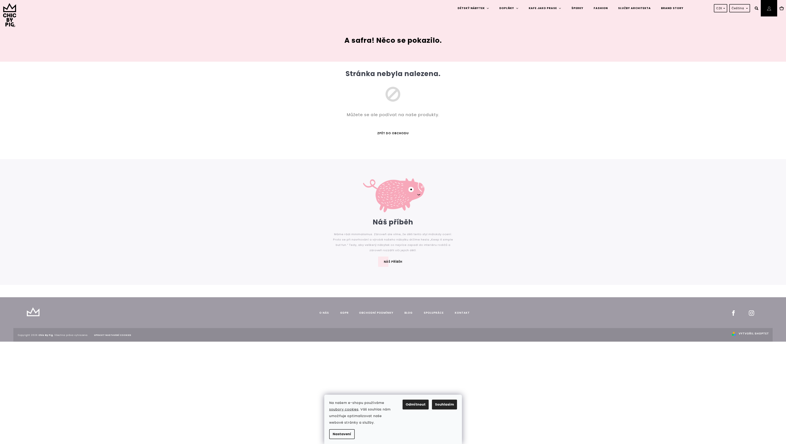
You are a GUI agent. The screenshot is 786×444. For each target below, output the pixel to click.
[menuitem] (473, 8)
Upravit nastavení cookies (112, 335)
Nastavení (342, 434)
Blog (408, 313)
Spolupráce (434, 313)
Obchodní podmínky (376, 313)
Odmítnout (416, 404)
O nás (324, 313)
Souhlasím (444, 404)
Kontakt (462, 313)
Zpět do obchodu (393, 133)
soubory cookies (344, 409)
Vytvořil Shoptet (754, 333)
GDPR (344, 313)
